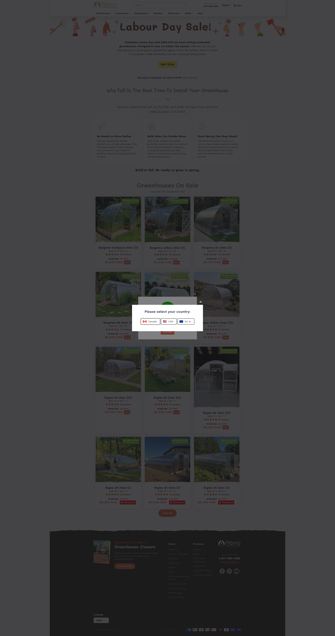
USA (170, 321)
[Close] (200, 302)
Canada (152, 321)
